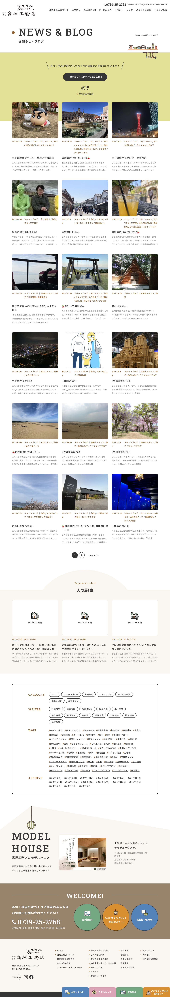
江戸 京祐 (118, 709)
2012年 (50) (85, 785)
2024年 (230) (86, 777)
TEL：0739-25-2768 (21, 969)
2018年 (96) (87, 781)
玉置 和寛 (99, 715)
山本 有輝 (71, 709)
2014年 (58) (55, 785)
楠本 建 (85, 715)
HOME (138, 35)
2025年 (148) (70, 777)
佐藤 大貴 (103, 709)
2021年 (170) (134, 777)
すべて (55, 694)
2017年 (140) (102, 781)
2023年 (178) (102, 777)
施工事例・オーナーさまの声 (103, 963)
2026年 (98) (55, 777)
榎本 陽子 (129, 715)
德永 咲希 (56, 715)
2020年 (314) (55, 781)
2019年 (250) (71, 781)
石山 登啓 (56, 709)
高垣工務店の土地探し (100, 950)
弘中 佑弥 (56, 721)
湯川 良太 (71, 715)
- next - (93, 555)
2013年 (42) (70, 785)
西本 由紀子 (87, 709)
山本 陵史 (114, 715)
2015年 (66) (135, 781)
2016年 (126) (119, 781)
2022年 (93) (118, 777)
